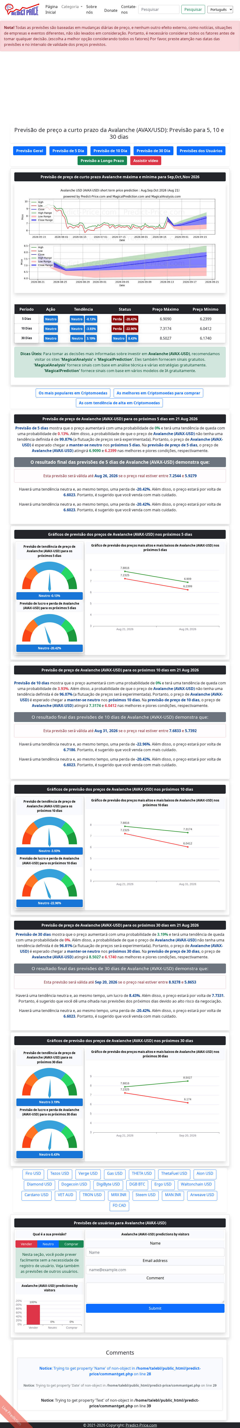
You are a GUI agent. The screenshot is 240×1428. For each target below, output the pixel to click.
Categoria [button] (70, 6)
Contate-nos (128, 9)
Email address (155, 1260)
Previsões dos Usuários (201, 150)
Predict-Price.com (141, 1425)
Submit (155, 1308)
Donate (110, 10)
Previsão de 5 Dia (68, 150)
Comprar (71, 1244)
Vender (26, 1244)
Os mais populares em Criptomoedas (73, 393)
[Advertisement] (120, 90)
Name (155, 1243)
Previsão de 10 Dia (110, 150)
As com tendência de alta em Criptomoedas (119, 402)
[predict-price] (22, 9)
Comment (155, 1278)
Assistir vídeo (145, 160)
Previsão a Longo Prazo (102, 160)
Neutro (48, 1244)
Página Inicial (51, 9)
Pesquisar (193, 9)
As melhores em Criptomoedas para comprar (158, 393)
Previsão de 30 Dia (153, 150)
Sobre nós (91, 9)
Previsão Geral (29, 150)
